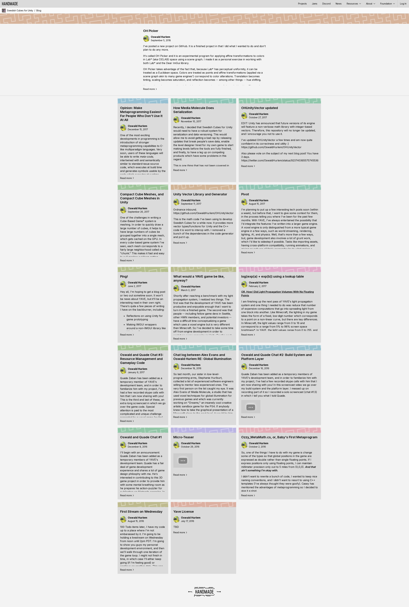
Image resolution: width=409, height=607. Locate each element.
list (188, 381)
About (369, 3)
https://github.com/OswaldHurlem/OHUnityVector (271, 147)
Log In (403, 3)
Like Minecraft (278, 312)
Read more (149, 89)
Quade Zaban (128, 378)
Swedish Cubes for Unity (20, 10)
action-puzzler (149, 488)
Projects (302, 3)
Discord (326, 3)
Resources (353, 3)
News (339, 3)
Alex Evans (180, 392)
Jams (314, 3)
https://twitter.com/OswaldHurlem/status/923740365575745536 (279, 160)
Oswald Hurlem (160, 36)
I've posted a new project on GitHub (165, 46)
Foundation (386, 3)
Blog (38, 10)
